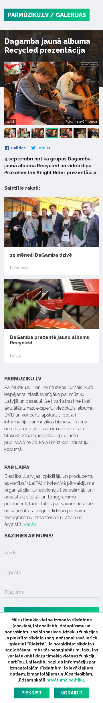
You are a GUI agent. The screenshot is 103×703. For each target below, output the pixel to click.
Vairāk (29, 524)
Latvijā (15, 355)
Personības (20, 268)
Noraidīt (71, 693)
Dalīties (18, 148)
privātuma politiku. (65, 680)
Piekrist (31, 693)
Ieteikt (43, 148)
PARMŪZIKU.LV (28, 14)
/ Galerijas (68, 14)
